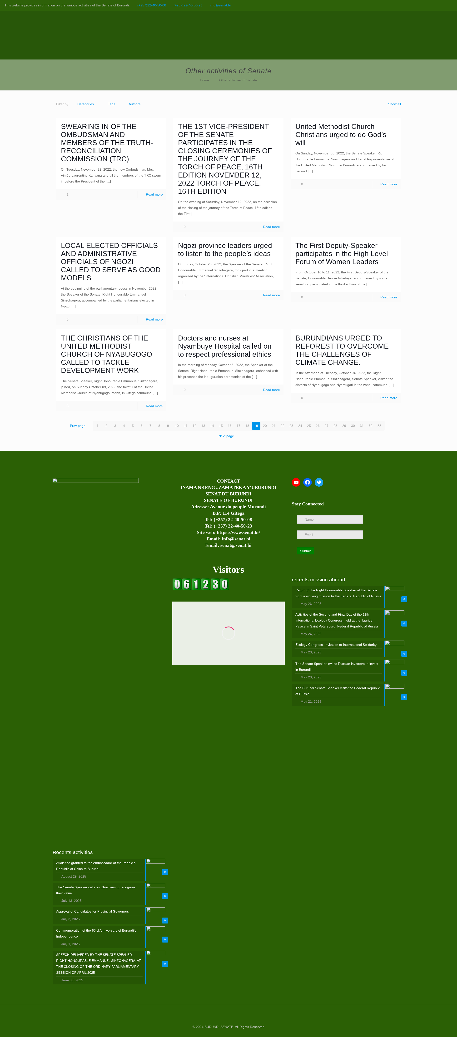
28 (335, 426)
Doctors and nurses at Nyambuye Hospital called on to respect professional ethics (225, 346)
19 (256, 426)
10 (177, 426)
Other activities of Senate (238, 80)
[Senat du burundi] (200, 589)
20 (265, 426)
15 (221, 426)
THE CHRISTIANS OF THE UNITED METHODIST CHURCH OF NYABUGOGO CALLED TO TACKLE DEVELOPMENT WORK (106, 354)
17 (238, 426)
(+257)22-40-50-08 (151, 5)
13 (203, 426)
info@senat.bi (220, 5)
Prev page (77, 426)
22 (282, 426)
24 (300, 426)
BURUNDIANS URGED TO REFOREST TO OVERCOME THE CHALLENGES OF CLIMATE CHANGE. (342, 350)
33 (379, 426)
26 (318, 426)
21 (274, 426)
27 (326, 426)
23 (291, 426)
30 (353, 426)
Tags (111, 104)
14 (212, 426)
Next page (226, 436)
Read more (154, 194)
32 (371, 426)
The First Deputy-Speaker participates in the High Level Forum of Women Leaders (341, 254)
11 (186, 426)
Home (204, 80)
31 (362, 426)
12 (194, 426)
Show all (394, 104)
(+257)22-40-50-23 (188, 5)
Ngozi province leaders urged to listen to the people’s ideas (225, 249)
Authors (134, 104)
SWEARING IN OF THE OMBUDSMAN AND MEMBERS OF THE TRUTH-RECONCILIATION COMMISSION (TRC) (107, 143)
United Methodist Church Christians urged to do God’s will (340, 135)
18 (247, 426)
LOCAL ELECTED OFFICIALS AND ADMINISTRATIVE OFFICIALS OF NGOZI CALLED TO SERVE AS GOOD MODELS (111, 262)
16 (230, 426)
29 (344, 426)
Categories (85, 104)
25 (309, 426)
